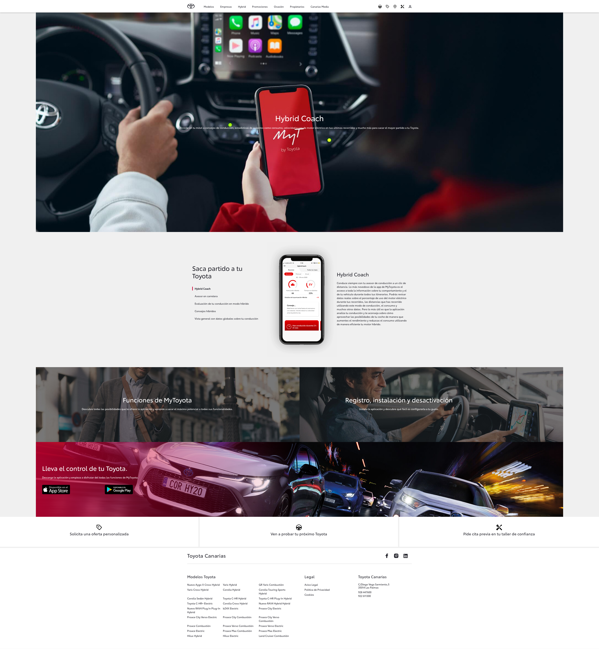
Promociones (260, 6)
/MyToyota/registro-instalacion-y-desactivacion (431, 404)
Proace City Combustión (237, 617)
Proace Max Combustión (237, 630)
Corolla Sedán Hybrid (199, 598)
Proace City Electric (270, 608)
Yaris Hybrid (230, 584)
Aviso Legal (311, 584)
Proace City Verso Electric (202, 617)
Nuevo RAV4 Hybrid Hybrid (274, 603)
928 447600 (364, 592)
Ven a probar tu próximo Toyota (299, 533)
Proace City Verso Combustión (269, 618)
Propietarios (297, 6)
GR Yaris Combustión (271, 584)
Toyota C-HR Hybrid (234, 598)
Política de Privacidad (317, 589)
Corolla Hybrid (231, 589)
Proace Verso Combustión (238, 625)
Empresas (226, 6)
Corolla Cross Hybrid (235, 603)
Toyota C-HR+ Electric (200, 603)
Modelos (209, 6)
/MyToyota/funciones (168, 404)
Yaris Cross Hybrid (197, 589)
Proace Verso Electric (271, 625)
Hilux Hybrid (194, 635)
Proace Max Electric (270, 630)
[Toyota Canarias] (191, 6)
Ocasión (279, 6)
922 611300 (364, 596)
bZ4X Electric (230, 608)
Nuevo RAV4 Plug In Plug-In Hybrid (203, 610)
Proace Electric (196, 630)
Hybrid (242, 6)
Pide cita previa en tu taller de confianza (499, 533)
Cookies (309, 594)
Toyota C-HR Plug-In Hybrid (275, 598)
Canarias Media (320, 6)
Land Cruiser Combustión (274, 635)
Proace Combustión (199, 625)
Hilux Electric (230, 635)
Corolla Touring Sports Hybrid (272, 591)
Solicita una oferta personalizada (99, 533)
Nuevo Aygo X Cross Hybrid (203, 584)
